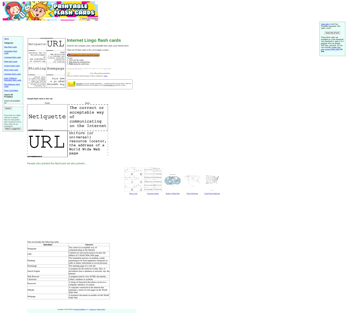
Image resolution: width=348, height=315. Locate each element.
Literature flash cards (12, 74)
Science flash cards (12, 66)
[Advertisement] (52, 28)
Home (6, 39)
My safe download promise (74, 68)
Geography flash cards (10, 52)
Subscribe (79, 83)
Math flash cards (10, 62)
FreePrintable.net (109, 85)
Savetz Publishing (80, 309)
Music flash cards (11, 70)
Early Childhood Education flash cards (12, 79)
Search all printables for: (12, 102)
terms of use (107, 68)
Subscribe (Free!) (332, 33)
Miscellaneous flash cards (12, 85)
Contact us (92, 309)
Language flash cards (12, 57)
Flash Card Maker (11, 90)
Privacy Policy (101, 309)
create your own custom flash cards (330, 48)
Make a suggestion (12, 129)
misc (105, 76)
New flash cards (10, 47)
